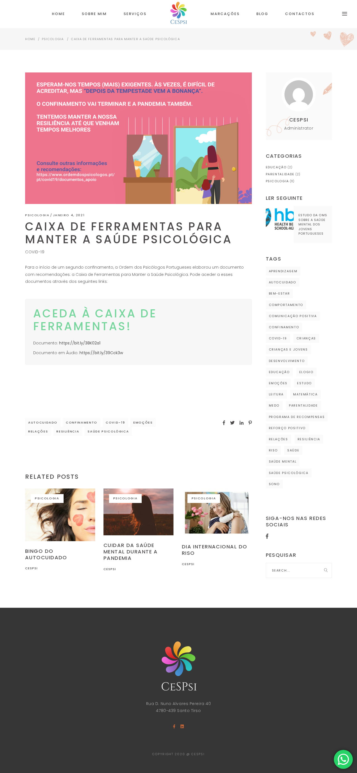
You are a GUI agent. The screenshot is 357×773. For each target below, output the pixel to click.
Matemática (305, 394)
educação (279, 372)
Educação (276, 167)
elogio (306, 372)
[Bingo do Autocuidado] (60, 514)
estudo (304, 383)
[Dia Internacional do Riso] (217, 512)
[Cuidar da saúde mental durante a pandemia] (138, 511)
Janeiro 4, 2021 (69, 215)
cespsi (31, 568)
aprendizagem (283, 271)
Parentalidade (280, 174)
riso (273, 450)
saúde (293, 450)
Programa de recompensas (297, 417)
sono (274, 484)
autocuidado (42, 422)
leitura (276, 394)
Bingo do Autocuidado (46, 554)
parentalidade (303, 405)
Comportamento (286, 305)
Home (30, 39)
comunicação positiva (293, 316)
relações (38, 431)
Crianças (306, 338)
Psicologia (53, 39)
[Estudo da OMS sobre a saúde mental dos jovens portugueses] (280, 220)
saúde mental (283, 461)
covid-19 (115, 422)
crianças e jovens (288, 349)
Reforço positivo (287, 428)
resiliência (67, 431)
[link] (79, 343)
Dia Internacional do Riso (214, 549)
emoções (143, 422)
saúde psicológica (108, 431)
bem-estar (279, 293)
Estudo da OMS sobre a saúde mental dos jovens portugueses (312, 224)
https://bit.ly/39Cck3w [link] (101, 353)
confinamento (81, 422)
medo (274, 405)
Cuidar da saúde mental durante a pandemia (130, 552)
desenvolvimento (287, 361)
